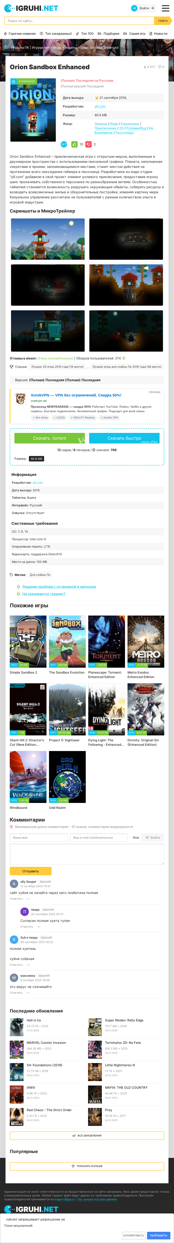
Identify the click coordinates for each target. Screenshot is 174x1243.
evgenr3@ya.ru (65, 1199)
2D (121, 128)
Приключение (105, 128)
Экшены (71, 48)
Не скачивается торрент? (43, 594)
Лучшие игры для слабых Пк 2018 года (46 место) (127, 366)
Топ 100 (87, 34)
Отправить (30, 871)
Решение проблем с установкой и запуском (59, 586)
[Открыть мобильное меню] (165, 8)
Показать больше (89, 1166)
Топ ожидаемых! (58, 34)
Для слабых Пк (40, 574)
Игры (57, 48)
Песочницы (124, 133)
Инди (114, 124)
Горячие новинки (22, 34)
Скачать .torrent (49, 438)
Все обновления (89, 1135)
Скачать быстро (133, 439)
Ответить (16, 898)
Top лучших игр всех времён (97, 1199)
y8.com (100, 106)
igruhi (37, 8)
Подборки (111, 34)
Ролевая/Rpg (136, 128)
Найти (163, 21)
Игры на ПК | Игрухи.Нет (30, 48)
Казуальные (130, 124)
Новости (160, 34)
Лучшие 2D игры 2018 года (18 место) (57, 366)
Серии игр (137, 34)
